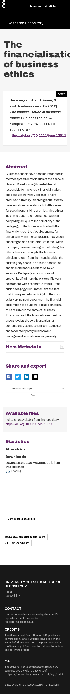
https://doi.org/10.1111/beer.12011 (38, 135)
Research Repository (25, 23)
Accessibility (12, 595)
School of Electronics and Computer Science (31, 642)
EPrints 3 (24, 639)
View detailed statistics (21, 519)
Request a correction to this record (25, 537)
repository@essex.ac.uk (19, 621)
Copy (60, 93)
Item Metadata (24, 347)
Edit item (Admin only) (17, 543)
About (8, 592)
